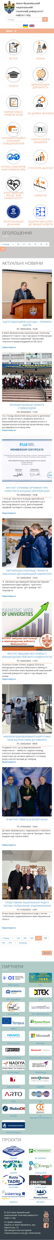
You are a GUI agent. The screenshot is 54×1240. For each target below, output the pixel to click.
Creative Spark (40, 1187)
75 (47, 244)
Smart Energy (40, 1072)
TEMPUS (13, 1029)
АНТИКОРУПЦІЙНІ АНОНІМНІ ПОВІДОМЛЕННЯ (13, 140)
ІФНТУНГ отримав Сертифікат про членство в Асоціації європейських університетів (27, 491)
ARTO (13, 1101)
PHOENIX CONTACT (13, 1058)
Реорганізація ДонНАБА (13, 223)
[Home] (9, 7)
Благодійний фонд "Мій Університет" (13, 195)
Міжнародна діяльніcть (40, 86)
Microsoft (40, 1043)
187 (39, 938)
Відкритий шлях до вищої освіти (40, 223)
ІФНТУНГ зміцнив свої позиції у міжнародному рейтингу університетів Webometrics (27, 657)
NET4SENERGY (40, 1158)
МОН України (13, 985)
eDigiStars (13, 1202)
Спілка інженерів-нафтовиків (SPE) (13, 168)
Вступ (13, 58)
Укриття (41, 195)
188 (46, 938)
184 (18, 938)
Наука (40, 58)
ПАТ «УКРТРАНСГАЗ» (40, 1014)
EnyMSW (13, 1158)
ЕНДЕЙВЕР (40, 1087)
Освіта (13, 86)
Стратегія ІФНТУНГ (40, 168)
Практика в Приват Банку (40, 1029)
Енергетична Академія (40, 141)
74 (42, 244)
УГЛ (40, 985)
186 (32, 938)
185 (25, 938)
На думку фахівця (41, 113)
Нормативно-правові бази (13, 113)
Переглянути (9, 347)
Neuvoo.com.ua (13, 1043)
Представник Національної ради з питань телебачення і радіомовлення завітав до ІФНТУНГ (27, 906)
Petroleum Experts (13, 1132)
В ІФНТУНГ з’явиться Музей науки (27, 819)
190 (10, 942)
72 (30, 244)
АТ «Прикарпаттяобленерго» (41, 1117)
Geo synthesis (13, 1014)
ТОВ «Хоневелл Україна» (40, 1058)
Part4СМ (13, 1173)
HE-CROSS (40, 1202)
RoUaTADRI (13, 1187)
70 (19, 244)
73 (36, 244)
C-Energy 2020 (40, 1173)
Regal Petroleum (13, 1087)
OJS (40, 1101)
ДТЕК (40, 999)
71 (25, 244)
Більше (47, 953)
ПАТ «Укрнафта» (13, 999)
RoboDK (13, 1116)
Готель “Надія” (13, 1072)
